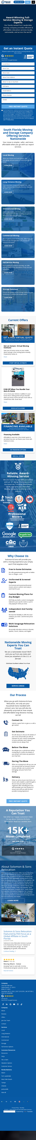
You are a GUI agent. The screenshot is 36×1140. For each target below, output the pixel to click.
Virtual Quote (19, 2)
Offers (3, 1017)
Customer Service (6, 1066)
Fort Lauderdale (6, 1076)
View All (3, 1092)
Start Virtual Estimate (18, 363)
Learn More (12, 900)
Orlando (3, 1086)
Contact (3, 1024)
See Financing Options (18, 450)
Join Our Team (5, 1020)
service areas (18, 686)
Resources (4, 1053)
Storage (3, 1043)
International (5, 1037)
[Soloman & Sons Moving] (18, 912)
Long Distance (5, 1033)
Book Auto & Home (18, 408)
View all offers (18, 456)
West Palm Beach (6, 1079)
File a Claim (4, 1060)
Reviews (3, 1014)
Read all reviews (8, 971)
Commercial (5, 1040)
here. (30, 821)
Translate (30, 1111)
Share (5, 357)
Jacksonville (4, 1089)
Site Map (22, 1107)
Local (3, 1030)
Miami (3, 1073)
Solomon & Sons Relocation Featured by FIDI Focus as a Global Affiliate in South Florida (18, 935)
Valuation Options (6, 1063)
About (3, 1010)
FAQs (3, 1056)
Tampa (3, 1082)
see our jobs (18, 841)
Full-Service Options (7, 1047)
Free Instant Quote (18, 106)
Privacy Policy (10, 119)
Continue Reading (9, 951)
